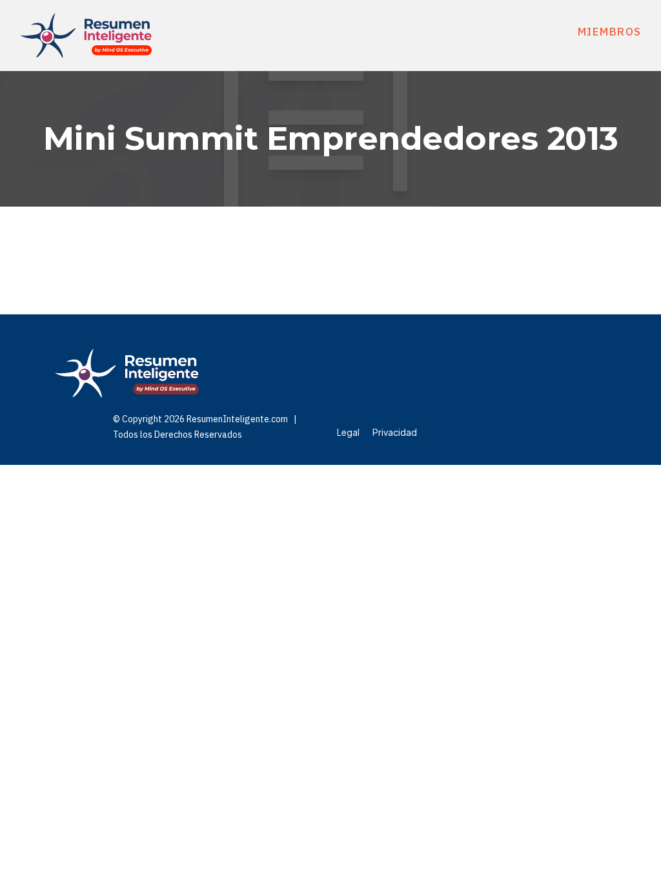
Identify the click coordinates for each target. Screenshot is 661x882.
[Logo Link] (86, 35)
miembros (610, 32)
